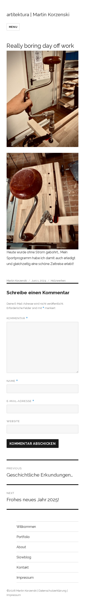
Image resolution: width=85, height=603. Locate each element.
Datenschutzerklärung (52, 590)
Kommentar (17, 318)
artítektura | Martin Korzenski (38, 14)
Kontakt (23, 567)
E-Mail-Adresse (20, 401)
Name (12, 381)
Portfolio (23, 537)
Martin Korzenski (17, 280)
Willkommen (26, 527)
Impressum (25, 578)
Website (13, 421)
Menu (13, 26)
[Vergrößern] (73, 56)
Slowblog (24, 557)
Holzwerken (58, 280)
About (21, 547)
